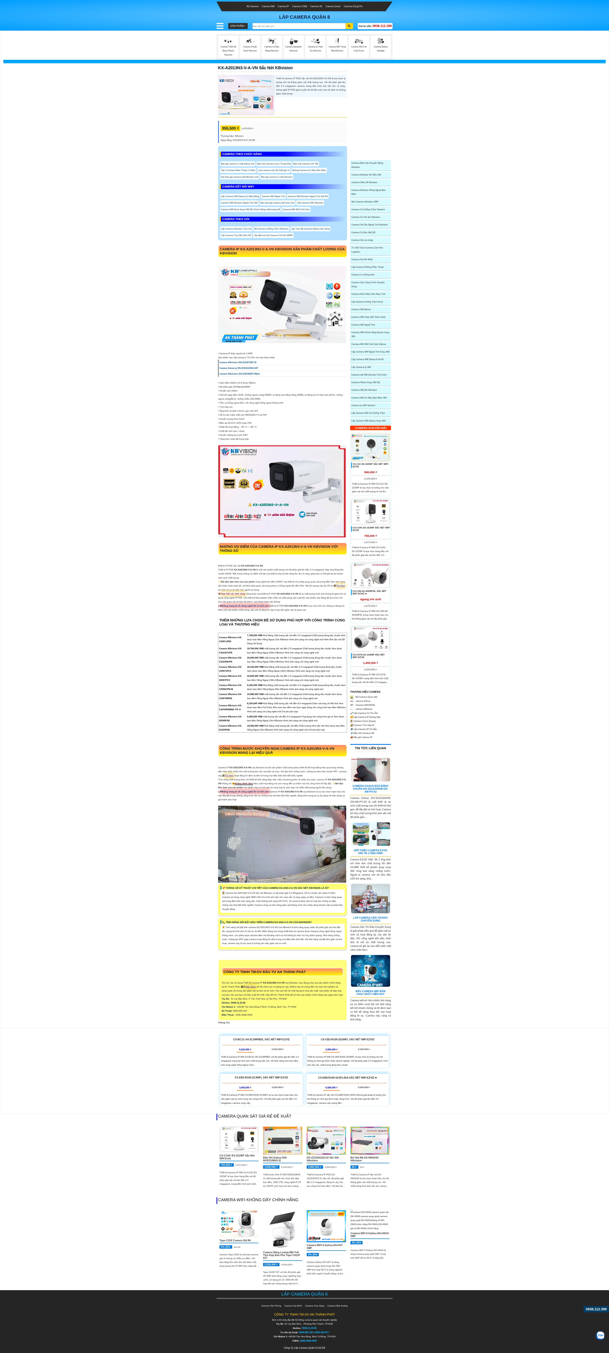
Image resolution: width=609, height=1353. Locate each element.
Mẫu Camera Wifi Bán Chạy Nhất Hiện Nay (371, 992)
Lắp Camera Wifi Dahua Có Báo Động (240, 196)
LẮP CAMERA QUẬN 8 (304, 17)
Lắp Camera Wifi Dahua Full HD (367, 359)
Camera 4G (316, 6)
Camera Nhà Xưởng (337, 1305)
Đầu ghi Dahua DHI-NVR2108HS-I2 (275, 1159)
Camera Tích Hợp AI (362, 725)
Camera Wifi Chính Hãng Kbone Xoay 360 (370, 334)
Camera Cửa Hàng (314, 1305)
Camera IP (283, 6)
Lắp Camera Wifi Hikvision (310, 202)
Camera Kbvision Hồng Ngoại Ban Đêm (368, 192)
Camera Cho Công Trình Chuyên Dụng (368, 284)
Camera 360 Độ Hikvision (364, 390)
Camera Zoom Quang (363, 721)
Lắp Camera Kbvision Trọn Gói (236, 228)
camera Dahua (362, 701)
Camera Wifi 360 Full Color (296, 209)
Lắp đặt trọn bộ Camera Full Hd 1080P (273, 235)
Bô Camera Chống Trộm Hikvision (271, 228)
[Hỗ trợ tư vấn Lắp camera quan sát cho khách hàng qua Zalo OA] (600, 1335)
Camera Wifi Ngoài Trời (273, 196)
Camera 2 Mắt (299, 6)
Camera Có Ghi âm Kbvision (365, 217)
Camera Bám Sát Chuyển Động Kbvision (367, 165)
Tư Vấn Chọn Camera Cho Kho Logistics (367, 249)
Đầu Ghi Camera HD (362, 733)
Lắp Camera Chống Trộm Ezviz (367, 301)
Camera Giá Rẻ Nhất (362, 259)
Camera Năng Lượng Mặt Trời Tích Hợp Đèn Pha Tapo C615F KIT (281, 1255)
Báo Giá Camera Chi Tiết (305, 163)
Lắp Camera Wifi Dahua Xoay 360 (368, 420)
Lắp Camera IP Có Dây (363, 729)
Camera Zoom (333, 6)
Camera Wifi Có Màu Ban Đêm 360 (369, 397)
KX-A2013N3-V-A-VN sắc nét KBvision (255, 67)
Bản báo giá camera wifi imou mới (277, 202)
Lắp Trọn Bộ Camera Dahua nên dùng (310, 228)
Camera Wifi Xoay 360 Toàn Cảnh (368, 317)
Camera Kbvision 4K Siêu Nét (366, 174)
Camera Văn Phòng (271, 1305)
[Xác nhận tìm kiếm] (349, 26)
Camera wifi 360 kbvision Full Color (369, 374)
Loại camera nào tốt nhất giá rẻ (273, 170)
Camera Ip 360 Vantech (363, 405)
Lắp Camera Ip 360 (361, 367)
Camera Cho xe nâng (362, 240)
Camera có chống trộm (363, 274)
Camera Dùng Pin (353, 6)
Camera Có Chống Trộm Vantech (368, 209)
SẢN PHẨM (237, 26)
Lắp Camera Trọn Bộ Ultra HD (236, 235)
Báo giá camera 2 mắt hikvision (276, 177)
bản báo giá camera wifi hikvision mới (240, 177)
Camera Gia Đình (293, 1305)
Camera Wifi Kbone (361, 309)
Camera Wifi (268, 6)
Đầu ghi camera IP (361, 737)
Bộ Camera (253, 6)
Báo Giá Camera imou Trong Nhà (274, 163)
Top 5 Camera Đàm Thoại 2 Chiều (238, 170)
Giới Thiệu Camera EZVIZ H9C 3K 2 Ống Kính (370, 852)
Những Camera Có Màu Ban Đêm (309, 170)
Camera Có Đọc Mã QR (363, 232)
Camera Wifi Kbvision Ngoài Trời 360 (239, 202)
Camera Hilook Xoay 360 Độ (365, 382)
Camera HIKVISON (365, 705)
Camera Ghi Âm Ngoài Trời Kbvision (369, 224)
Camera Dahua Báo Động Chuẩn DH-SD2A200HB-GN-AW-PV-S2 (370, 789)
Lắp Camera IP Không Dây (365, 717)
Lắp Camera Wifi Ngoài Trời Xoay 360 (370, 351)
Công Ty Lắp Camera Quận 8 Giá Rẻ (304, 1347)
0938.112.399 (596, 1309)
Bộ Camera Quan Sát (366, 697)
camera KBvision (363, 709)
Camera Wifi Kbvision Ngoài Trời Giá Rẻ (308, 196)
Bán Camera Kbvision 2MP (364, 201)
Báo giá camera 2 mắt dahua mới (238, 163)
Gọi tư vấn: (375, 26)
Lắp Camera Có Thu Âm (364, 713)
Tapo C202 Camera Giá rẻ (235, 1240)
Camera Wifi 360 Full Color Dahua (368, 344)
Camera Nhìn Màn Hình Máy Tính (368, 294)
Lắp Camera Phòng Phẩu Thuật (367, 267)
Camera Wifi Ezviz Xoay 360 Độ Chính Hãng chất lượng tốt (250, 209)
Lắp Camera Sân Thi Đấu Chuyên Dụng (370, 919)
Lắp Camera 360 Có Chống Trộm (368, 413)
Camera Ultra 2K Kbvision (364, 182)
